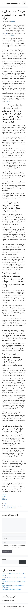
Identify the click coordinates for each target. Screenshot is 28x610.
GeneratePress (14, 608)
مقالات (5, 503)
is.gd (3, 498)
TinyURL (4, 494)
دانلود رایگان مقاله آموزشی (10, 507)
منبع (8, 101)
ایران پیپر (4, 496)
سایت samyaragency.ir (11, 3)
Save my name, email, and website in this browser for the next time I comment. (14, 546)
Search (4, 559)
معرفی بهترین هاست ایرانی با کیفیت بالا (13, 505)
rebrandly (4, 499)
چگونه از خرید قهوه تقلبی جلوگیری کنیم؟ (11, 589)
